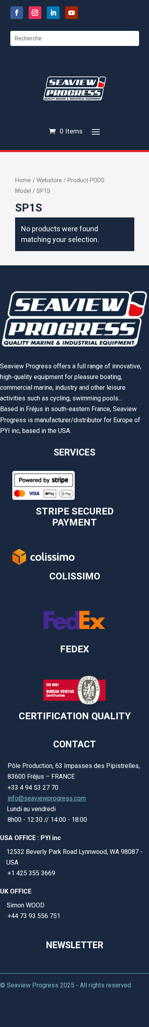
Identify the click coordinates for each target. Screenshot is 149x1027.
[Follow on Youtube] (71, 12)
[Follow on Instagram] (35, 12)
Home (23, 180)
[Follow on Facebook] (16, 12)
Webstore (49, 180)
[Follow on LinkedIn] (53, 12)
